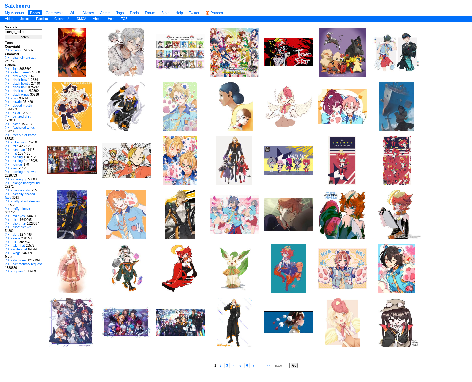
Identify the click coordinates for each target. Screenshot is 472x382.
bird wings (20, 76)
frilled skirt (20, 142)
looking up (20, 179)
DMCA (81, 19)
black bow (20, 80)
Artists (105, 13)
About (97, 19)
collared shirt (22, 116)
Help (179, 13)
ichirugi (18, 164)
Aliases (88, 13)
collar (17, 113)
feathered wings (24, 127)
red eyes (19, 216)
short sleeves (22, 227)
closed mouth (22, 105)
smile (17, 238)
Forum (150, 13)
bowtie (18, 102)
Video (9, 19)
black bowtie (22, 83)
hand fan (19, 150)
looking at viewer (24, 172)
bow (16, 98)
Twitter (194, 13)
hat (15, 153)
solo (16, 242)
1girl (16, 69)
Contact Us (62, 19)
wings (17, 253)
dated (17, 124)
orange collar (22, 190)
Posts (35, 13)
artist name (21, 72)
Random (42, 19)
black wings (21, 94)
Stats (165, 13)
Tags (120, 13)
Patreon (216, 13)
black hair (20, 87)
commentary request (27, 264)
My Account (14, 13)
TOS (124, 19)
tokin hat (19, 245)
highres (18, 271)
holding (18, 157)
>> (268, 365)
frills (16, 146)
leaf (16, 168)
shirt (16, 220)
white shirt (20, 249)
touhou (18, 50)
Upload (25, 19)
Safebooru (17, 5)
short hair (20, 223)
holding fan (21, 161)
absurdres (20, 260)
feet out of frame (24, 135)
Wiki (73, 13)
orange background (26, 183)
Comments (55, 13)
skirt (16, 234)
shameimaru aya (24, 57)
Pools (134, 13)
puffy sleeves (22, 209)
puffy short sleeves (26, 201)
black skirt (20, 91)
